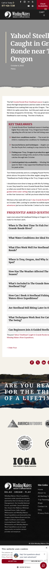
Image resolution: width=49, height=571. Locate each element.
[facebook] (20, 2)
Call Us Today (7, 3)
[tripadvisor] (28, 2)
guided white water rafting (17, 192)
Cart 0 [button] (42, 13)
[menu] (45, 9)
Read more (10, 557)
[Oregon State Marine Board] (25, 442)
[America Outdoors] (25, 423)
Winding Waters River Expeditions (20, 337)
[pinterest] (32, 6)
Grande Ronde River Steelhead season (27, 102)
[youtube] (28, 6)
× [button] (46, 548)
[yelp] (32, 2)
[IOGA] (25, 462)
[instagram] (24, 2)
